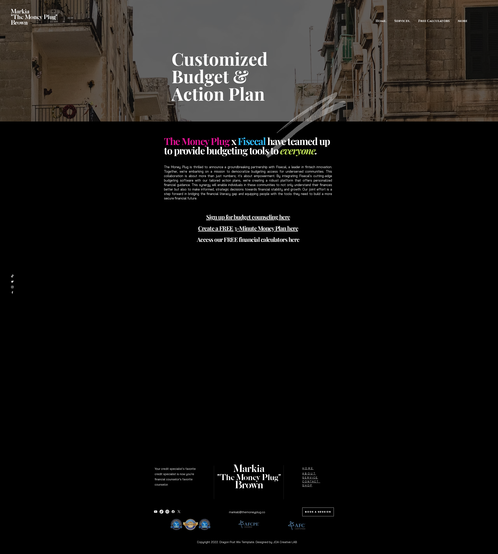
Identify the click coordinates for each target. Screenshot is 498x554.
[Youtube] (156, 512)
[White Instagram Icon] (12, 287)
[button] (434, 21)
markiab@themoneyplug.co (247, 512)
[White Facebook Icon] (12, 292)
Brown (249, 485)
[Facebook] (173, 512)
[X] (179, 512)
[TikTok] (12, 276)
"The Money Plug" (249, 477)
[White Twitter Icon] (12, 281)
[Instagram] (167, 512)
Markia (249, 469)
